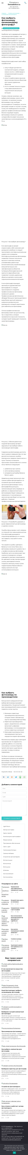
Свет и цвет (6, 846)
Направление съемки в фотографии (17, 909)
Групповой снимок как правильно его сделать (17, 946)
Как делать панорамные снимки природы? (17, 931)
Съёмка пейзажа (8, 853)
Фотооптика (7, 863)
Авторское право (8, 829)
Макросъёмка (7, 840)
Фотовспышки (7, 860)
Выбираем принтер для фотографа (14, 1069)
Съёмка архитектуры (9, 850)
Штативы (6, 870)
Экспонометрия (8, 873)
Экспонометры (8, 877)
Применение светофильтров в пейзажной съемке (17, 888)
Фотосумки (6, 867)
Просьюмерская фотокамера (12, 1031)
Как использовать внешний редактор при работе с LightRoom (17, 918)
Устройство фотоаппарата (11, 28)
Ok (14, 1152)
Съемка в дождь (16, 939)
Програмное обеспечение (11, 843)
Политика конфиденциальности (11, 1139)
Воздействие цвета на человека (17, 901)
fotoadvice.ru (14, 4)
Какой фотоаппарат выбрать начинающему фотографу (12, 991)
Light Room (6, 826)
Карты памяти (7, 833)
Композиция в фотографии (12, 836)
